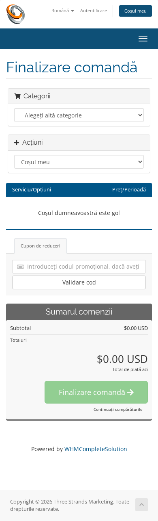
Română (60, 10)
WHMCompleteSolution (95, 449)
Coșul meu (135, 11)
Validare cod (79, 282)
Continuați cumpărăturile (118, 409)
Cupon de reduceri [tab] (40, 246)
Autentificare (93, 10)
